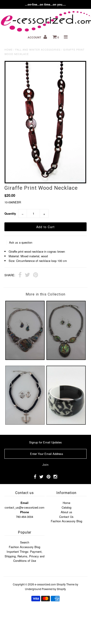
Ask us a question (20, 242)
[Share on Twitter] (27, 275)
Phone (24, 512)
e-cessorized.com (45, 584)
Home (8, 49)
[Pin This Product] (35, 275)
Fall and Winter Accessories (38, 49)
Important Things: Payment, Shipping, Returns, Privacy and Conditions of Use (24, 556)
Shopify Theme (66, 584)
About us (66, 512)
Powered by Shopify (54, 589)
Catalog (66, 507)
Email (24, 503)
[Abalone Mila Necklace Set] (25, 359)
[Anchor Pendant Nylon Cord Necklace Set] (25, 423)
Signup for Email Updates (45, 442)
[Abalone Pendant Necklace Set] (66, 359)
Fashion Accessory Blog (66, 521)
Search (24, 542)
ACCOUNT (35, 37)
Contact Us (66, 517)
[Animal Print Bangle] (66, 423)
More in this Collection (45, 294)
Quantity (10, 213)
